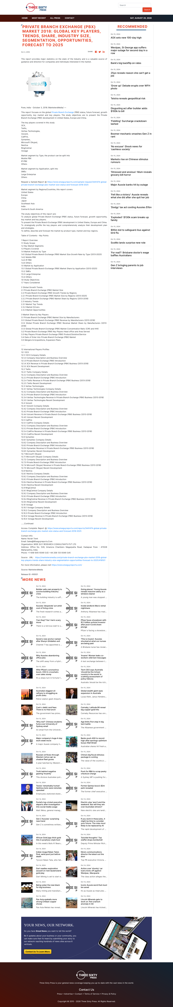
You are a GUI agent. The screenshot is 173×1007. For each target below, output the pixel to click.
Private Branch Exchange (63, 112)
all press (55, 18)
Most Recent (39, 18)
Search (147, 9)
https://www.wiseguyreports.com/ (67, 565)
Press (59, 994)
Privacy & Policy (109, 994)
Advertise (68, 994)
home (25, 18)
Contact (69, 18)
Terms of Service (91, 994)
